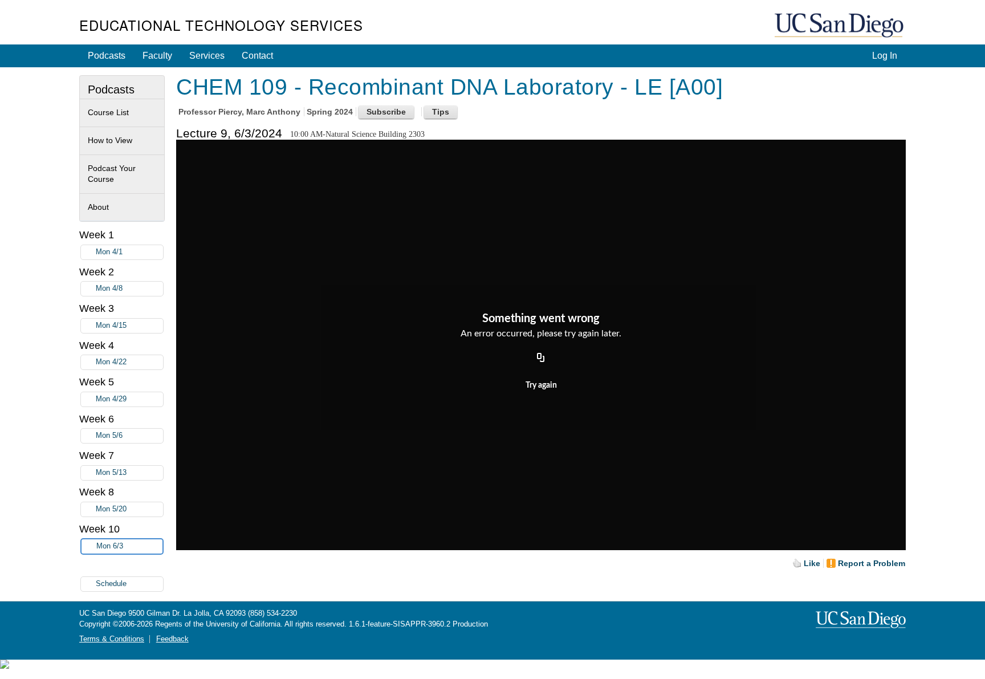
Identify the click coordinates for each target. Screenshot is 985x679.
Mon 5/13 (111, 473)
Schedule (111, 584)
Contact (257, 55)
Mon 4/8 (109, 288)
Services (207, 55)
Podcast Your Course (112, 174)
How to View (110, 140)
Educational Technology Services (221, 25)
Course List (108, 112)
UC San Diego (840, 25)
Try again (541, 385)
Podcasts (106, 55)
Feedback (172, 639)
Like (812, 563)
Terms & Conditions (111, 639)
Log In (884, 55)
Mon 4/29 (111, 399)
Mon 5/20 (111, 509)
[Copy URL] (541, 358)
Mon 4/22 (111, 362)
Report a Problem (871, 563)
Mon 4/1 (109, 252)
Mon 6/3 (109, 546)
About (98, 207)
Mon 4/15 (111, 326)
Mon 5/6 (109, 436)
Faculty (157, 55)
